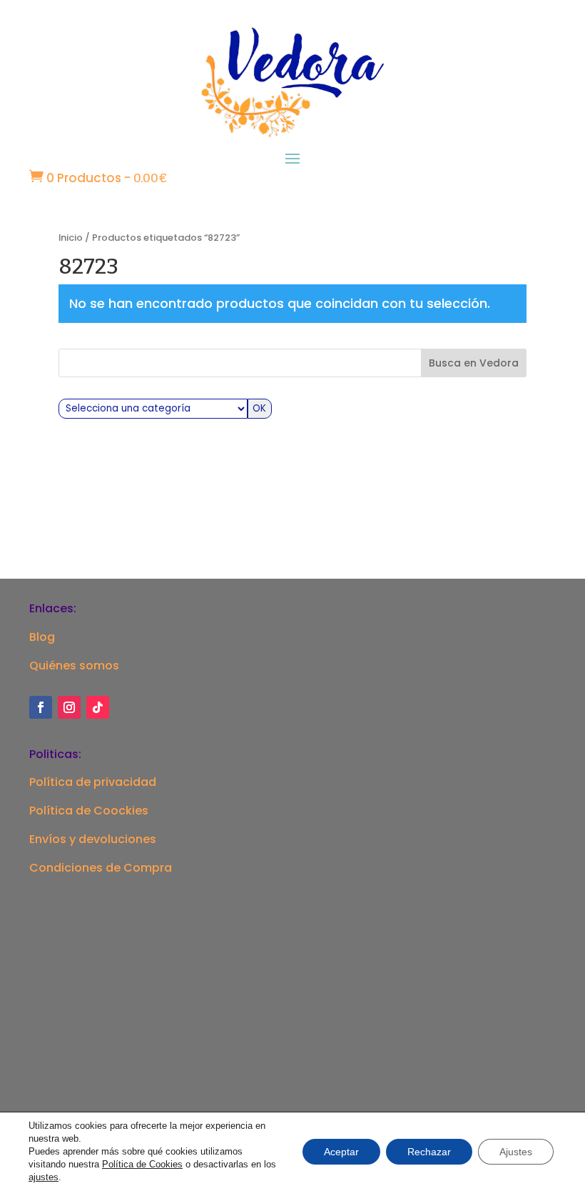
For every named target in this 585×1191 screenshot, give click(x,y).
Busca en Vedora (474, 363)
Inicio (70, 237)
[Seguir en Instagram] (69, 707)
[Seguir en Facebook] (40, 707)
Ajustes (515, 1151)
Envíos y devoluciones (92, 839)
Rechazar (429, 1151)
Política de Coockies (88, 810)
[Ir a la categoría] (260, 409)
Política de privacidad (92, 782)
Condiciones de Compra (100, 867)
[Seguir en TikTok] (97, 707)
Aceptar (341, 1151)
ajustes (43, 1177)
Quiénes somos (74, 665)
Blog (42, 637)
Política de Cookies (142, 1164)
